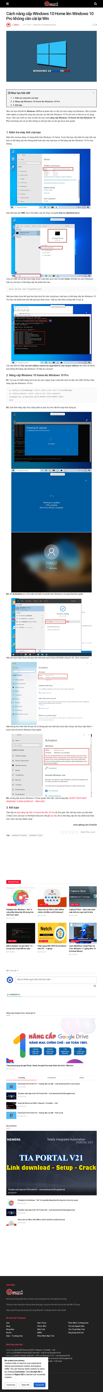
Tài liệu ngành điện (76, 1326)
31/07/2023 (74, 954)
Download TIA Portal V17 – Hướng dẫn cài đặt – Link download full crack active (49, 1084)
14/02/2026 (13, 1192)
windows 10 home (19, 835)
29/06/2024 (42, 915)
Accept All (40, 1385)
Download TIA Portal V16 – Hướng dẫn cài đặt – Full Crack (40, 1113)
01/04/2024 (11, 952)
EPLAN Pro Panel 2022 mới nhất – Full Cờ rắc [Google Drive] (37, 1353)
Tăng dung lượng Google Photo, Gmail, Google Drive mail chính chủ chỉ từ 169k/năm (39, 1066)
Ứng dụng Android (76, 1333)
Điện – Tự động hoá (14, 1336)
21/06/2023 (11, 1069)
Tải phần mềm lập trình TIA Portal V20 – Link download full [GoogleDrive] (46, 1093)
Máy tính (37, 25)
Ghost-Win (41, 1326)
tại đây (54, 816)
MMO (39, 1333)
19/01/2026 (11, 918)
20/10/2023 (42, 952)
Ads (8, 1323)
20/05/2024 (74, 915)
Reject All (25, 1385)
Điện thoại (41, 1323)
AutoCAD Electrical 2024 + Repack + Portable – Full (38, 1103)
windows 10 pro (36, 835)
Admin (16, 25)
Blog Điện (10, 1329)
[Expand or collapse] (93, 93)
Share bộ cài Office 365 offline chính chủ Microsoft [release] (41, 1220)
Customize (11, 1385)
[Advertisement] (51, 858)
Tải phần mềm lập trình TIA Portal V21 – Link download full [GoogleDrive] (36, 1190)
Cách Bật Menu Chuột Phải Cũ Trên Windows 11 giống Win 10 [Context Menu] (82, 948)
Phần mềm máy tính (45, 1336)
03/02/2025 (22, 1213)
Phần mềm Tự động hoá (78, 1323)
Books (9, 1333)
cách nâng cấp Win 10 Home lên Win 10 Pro (35, 812)
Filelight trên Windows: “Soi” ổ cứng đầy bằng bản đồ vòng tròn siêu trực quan (20, 912)
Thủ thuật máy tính (49, 25)
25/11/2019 (27, 25)
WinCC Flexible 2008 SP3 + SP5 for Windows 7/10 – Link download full (42, 1356)
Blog (10, 1061)
